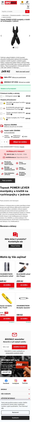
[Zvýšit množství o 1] (6, 142)
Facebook (6, 383)
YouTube (25, 383)
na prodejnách (9, 133)
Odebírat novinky (19, 347)
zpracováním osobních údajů (14, 353)
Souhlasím (15, 418)
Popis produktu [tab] (7, 180)
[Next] (29, 36)
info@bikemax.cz (11, 157)
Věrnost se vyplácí (24, 82)
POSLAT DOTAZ (15, 246)
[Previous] (1, 36)
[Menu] (2, 3)
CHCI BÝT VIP (6, 372)
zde (2, 408)
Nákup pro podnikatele (19, 77)
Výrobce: (19, 147)
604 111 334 (10, 154)
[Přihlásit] (22, 3)
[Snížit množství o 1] (2, 142)
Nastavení (15, 412)
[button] (23, 285)
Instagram (15, 383)
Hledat (27, 11)
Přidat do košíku (20, 142)
